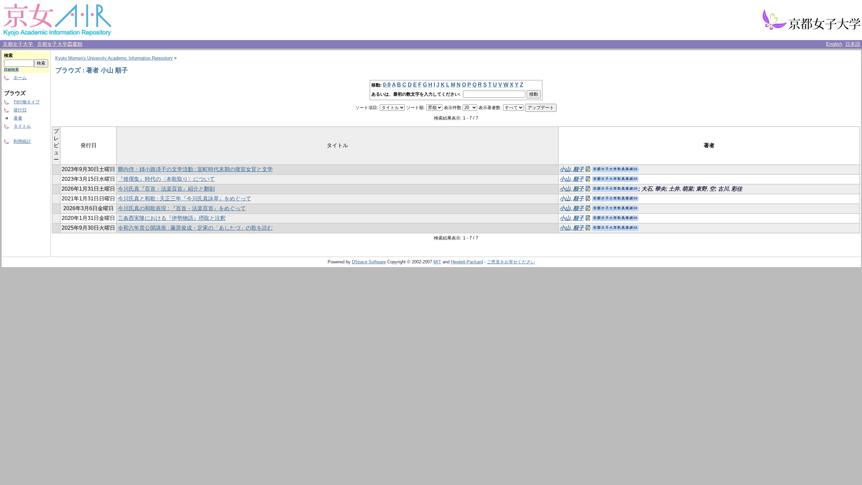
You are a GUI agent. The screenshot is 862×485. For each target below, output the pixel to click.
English (834, 44)
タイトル (22, 126)
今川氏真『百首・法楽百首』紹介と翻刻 (166, 189)
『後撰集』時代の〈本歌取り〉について (166, 179)
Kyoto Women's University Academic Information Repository (114, 58)
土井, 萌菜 (681, 189)
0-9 (387, 85)
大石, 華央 (653, 189)
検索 (8, 55)
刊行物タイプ (26, 101)
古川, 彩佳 (730, 189)
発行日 (20, 109)
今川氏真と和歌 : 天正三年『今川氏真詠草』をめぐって (184, 198)
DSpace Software (369, 261)
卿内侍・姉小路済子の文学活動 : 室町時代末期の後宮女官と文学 (195, 169)
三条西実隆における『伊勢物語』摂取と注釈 (172, 218)
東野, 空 (705, 189)
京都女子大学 (18, 44)
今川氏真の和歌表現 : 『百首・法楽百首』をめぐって (182, 208)
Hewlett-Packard (467, 261)
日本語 (852, 44)
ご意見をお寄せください (511, 261)
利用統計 (22, 141)
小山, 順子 (572, 169)
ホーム (20, 77)
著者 (17, 118)
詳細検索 (11, 69)
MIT (437, 261)
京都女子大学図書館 (59, 44)
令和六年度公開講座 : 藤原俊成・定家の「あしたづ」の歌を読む (195, 228)
